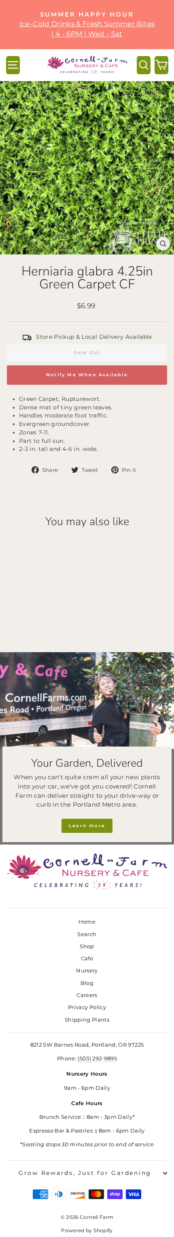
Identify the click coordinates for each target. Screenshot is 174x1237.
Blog (87, 983)
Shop (87, 946)
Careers (86, 995)
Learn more (87, 825)
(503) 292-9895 (97, 1059)
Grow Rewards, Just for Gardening (85, 1173)
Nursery (87, 971)
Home (87, 922)
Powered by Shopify (86, 1230)
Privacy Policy (87, 1007)
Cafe (87, 958)
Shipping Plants (87, 1020)
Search (86, 934)
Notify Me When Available (87, 375)
